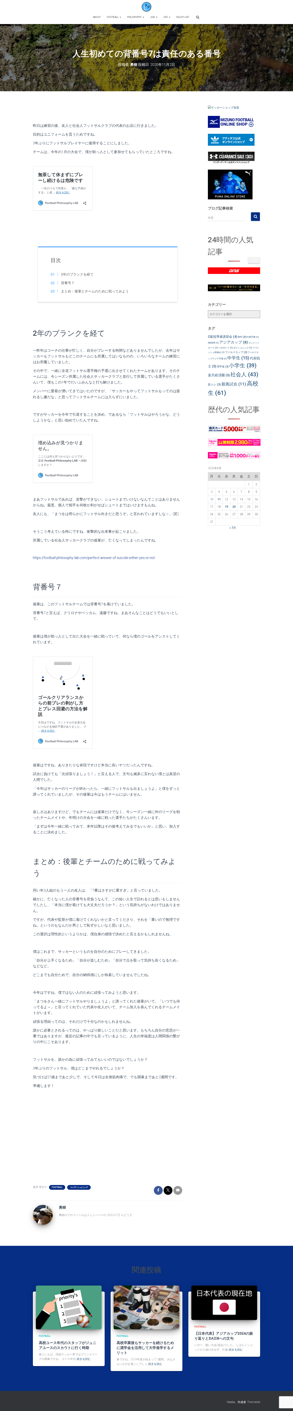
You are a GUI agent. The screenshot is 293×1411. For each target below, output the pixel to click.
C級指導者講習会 (222, 337)
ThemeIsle (253, 1402)
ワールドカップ (236, 352)
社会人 (244, 374)
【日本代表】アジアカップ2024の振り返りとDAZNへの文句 (223, 1336)
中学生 (238, 357)
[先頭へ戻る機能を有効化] (285, 1403)
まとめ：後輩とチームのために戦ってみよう (95, 291)
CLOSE (254, 260)
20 (234, 506)
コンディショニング (79, 1187)
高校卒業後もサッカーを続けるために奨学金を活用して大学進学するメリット (145, 1347)
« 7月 (233, 527)
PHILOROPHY (134, 17)
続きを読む (84, 1359)
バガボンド (225, 347)
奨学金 (222, 366)
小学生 (243, 365)
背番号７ (67, 283)
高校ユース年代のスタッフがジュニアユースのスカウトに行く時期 (67, 1345)
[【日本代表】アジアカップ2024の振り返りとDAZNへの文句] (224, 1302)
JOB (152, 17)
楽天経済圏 (219, 375)
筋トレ (214, 384)
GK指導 (213, 343)
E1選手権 (252, 337)
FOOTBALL (113, 17)
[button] (120, 17)
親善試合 (233, 384)
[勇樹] (43, 1214)
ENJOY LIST (182, 17)
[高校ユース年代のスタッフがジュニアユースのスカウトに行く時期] (69, 1307)
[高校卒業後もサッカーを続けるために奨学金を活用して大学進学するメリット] (146, 1307)
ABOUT (97, 17)
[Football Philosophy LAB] (146, 7)
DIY (242, 336)
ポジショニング (242, 347)
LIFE (165, 17)
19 (226, 506)
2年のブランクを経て (77, 274)
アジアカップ (233, 342)
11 (219, 499)
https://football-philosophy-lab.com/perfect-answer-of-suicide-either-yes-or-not (94, 558)
